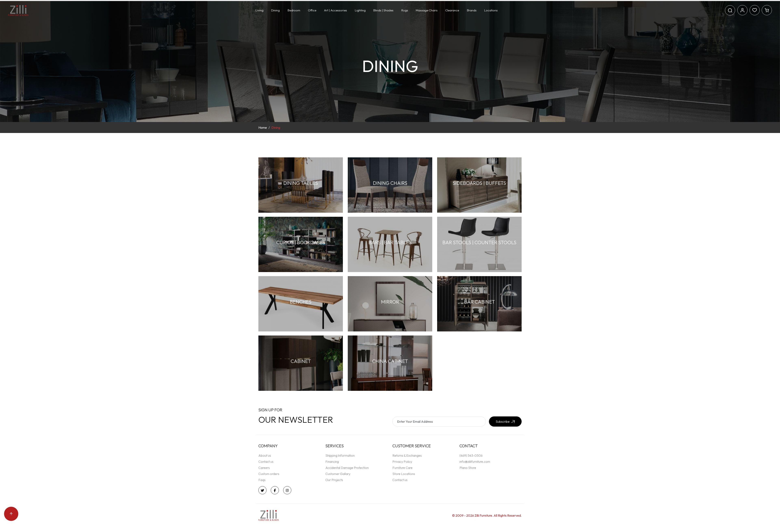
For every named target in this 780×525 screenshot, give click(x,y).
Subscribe (503, 421)
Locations (491, 10)
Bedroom (294, 10)
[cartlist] (767, 10)
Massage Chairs (427, 10)
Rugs (404, 10)
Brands (472, 10)
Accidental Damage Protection (347, 468)
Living (259, 10)
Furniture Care (402, 468)
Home (262, 127)
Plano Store (467, 468)
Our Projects (334, 480)
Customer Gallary (337, 474)
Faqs (261, 480)
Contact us (265, 462)
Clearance (452, 10)
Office (312, 10)
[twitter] (263, 490)
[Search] (730, 10)
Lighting (360, 10)
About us (264, 455)
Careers (264, 468)
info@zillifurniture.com (474, 462)
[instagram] (288, 490)
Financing (332, 462)
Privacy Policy (402, 462)
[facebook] (276, 490)
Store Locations (403, 474)
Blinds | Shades (383, 10)
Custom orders (268, 474)
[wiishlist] (755, 10)
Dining (275, 10)
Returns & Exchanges (407, 455)
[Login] (742, 10)
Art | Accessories (335, 10)
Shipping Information (340, 455)
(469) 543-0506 (471, 455)
